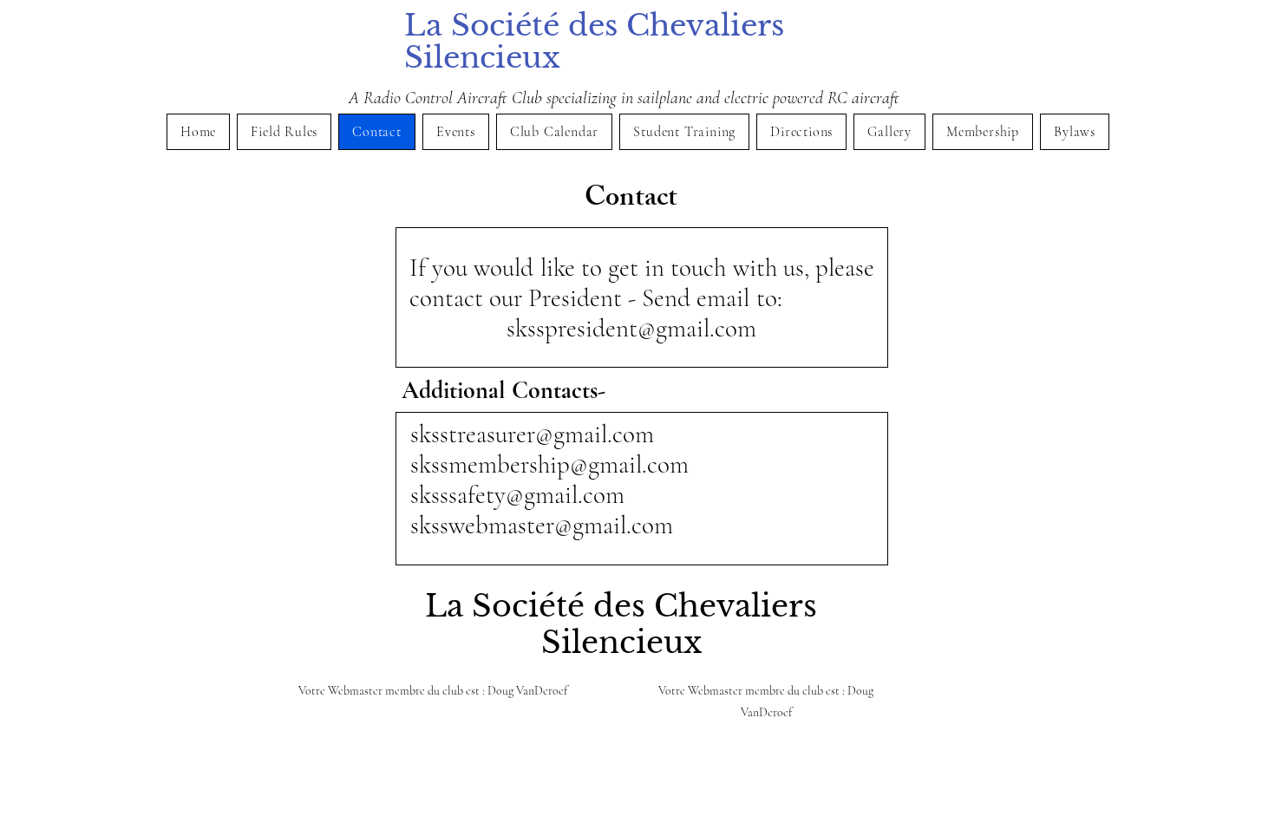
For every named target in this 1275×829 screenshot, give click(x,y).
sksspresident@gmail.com (631, 328)
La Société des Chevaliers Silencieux (594, 41)
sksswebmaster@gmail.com (541, 525)
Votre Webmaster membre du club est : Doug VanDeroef (432, 690)
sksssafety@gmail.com (517, 495)
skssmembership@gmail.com (549, 464)
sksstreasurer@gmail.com (532, 434)
